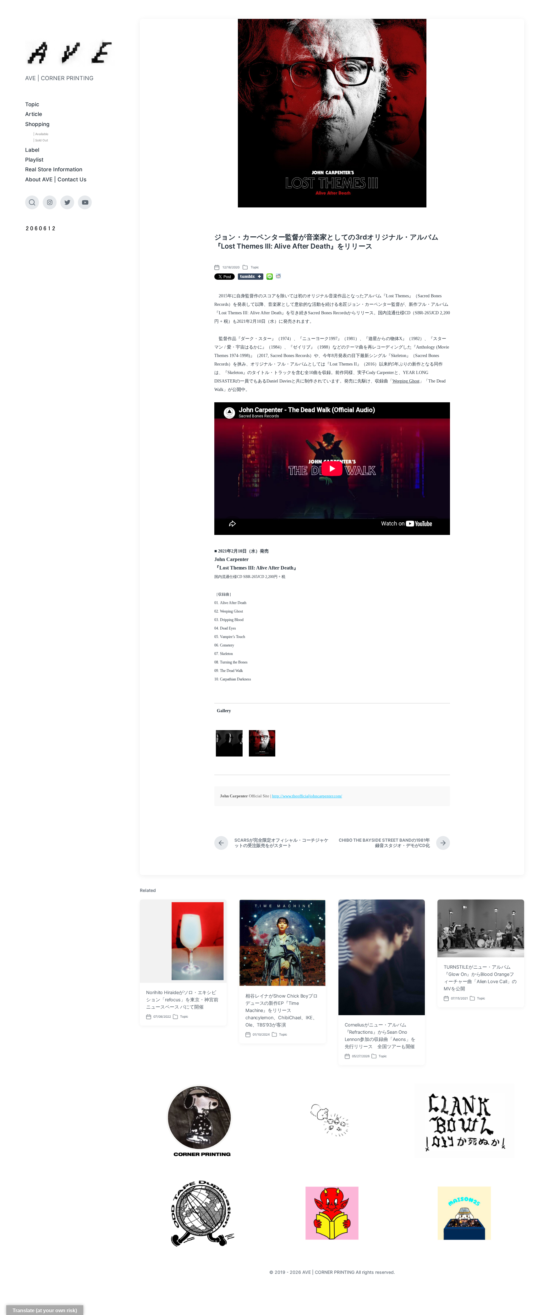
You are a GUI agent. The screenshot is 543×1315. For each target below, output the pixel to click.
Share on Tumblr (250, 276)
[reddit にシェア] (278, 275)
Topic (32, 104)
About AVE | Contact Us (55, 179)
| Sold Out (40, 140)
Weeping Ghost (406, 381)
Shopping (37, 124)
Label (32, 150)
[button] (229, 743)
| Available (40, 134)
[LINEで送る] (269, 276)
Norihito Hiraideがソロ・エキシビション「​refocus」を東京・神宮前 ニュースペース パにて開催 (182, 1000)
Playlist (34, 160)
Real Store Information (53, 169)
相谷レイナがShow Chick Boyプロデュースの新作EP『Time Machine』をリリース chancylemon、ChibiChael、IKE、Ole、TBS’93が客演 (281, 1010)
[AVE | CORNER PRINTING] (70, 53)
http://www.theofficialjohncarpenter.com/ (307, 796)
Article (33, 114)
